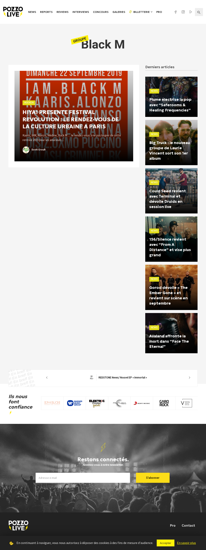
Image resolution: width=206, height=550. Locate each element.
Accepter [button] (165, 543)
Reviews (62, 12)
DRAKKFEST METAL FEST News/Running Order (118, 377)
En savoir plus (186, 543)
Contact (188, 525)
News (32, 12)
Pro (159, 12)
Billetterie (141, 12)
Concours (100, 12)
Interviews (80, 12)
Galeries (118, 12)
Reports (46, 12)
